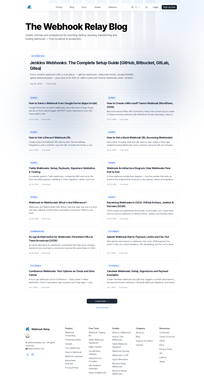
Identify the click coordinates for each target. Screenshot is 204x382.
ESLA (161, 345)
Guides (97, 7)
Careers (139, 345)
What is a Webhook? (121, 332)
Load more (102, 301)
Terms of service (167, 336)
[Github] (32, 354)
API (160, 353)
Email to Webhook (73, 352)
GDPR (162, 341)
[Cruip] (27, 329)
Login (155, 7)
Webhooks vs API (120, 355)
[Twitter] (27, 354)
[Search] (136, 7)
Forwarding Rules (73, 340)
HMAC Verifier (95, 347)
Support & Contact (144, 341)
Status (162, 361)
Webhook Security (120, 351)
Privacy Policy (165, 349)
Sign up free (169, 7)
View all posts (102, 307)
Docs (84, 7)
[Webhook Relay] (29, 7)
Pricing (59, 7)
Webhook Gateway (74, 356)
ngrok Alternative (120, 359)
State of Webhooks (97, 372)
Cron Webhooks (72, 348)
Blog (72, 7)
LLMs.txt (163, 357)
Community (164, 332)
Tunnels (68, 344)
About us (140, 332)
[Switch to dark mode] (146, 7)
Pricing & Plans (72, 367)
